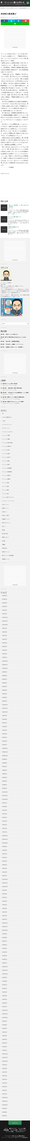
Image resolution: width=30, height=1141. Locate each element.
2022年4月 (4, 602)
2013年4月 (4, 995)
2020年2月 (4, 697)
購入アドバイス (13, 1128)
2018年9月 (4, 759)
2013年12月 (5, 966)
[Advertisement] (15, 37)
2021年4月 (4, 646)
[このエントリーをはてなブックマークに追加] (18, 20)
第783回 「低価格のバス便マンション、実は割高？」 (12, 347)
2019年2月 (4, 741)
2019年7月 (4, 722)
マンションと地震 (6, 435)
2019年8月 (4, 719)
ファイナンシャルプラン (7, 431)
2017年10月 (5, 799)
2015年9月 (4, 890)
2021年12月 (5, 617)
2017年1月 (4, 832)
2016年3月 (4, 868)
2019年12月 (5, 704)
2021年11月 (5, 621)
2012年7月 (4, 1028)
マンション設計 (13, 389)
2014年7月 (4, 941)
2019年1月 (4, 744)
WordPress (25, 1137)
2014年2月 (4, 959)
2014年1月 (4, 963)
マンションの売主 (6, 449)
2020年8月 (4, 675)
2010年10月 (5, 1104)
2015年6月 (4, 901)
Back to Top (15, 1123)
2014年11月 (5, 926)
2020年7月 (4, 679)
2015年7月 (4, 897)
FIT (16, 1137)
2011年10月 (5, 1061)
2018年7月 (4, 766)
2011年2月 (4, 1090)
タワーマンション (6, 428)
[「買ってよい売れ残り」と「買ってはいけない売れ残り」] (4, 207)
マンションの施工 (6, 460)
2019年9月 (4, 715)
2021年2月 (4, 653)
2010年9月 (4, 1108)
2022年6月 (4, 595)
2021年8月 (4, 632)
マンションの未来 (6, 464)
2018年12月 (5, 748)
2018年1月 (4, 788)
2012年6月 (4, 1032)
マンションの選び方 (6, 475)
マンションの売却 (6, 453)
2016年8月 (4, 850)
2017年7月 (4, 810)
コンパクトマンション (7, 424)
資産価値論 (6, 1130)
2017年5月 (4, 817)
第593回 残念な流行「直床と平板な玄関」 (12, 388)
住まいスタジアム (15, 295)
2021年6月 (4, 639)
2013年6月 (4, 988)
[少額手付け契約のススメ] (4, 229)
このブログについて (20, 1131)
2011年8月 (4, 1068)
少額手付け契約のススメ (13, 227)
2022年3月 (4, 606)
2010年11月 (5, 1101)
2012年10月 (5, 1017)
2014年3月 (4, 955)
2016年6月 (4, 857)
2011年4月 (4, 1083)
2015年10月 (5, 886)
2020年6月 (4, 682)
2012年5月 (4, 1035)
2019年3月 (4, 737)
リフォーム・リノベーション (8, 500)
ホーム (6, 1128)
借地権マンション (6, 519)
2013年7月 (4, 984)
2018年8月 (4, 762)
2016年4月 (4, 864)
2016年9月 (4, 846)
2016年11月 (5, 839)
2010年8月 (4, 1112)
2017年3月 (4, 824)
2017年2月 (4, 828)
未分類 (11, 394)
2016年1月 (4, 875)
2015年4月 (4, 908)
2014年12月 (5, 923)
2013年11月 (5, 970)
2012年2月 (4, 1046)
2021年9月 (4, 628)
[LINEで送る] (15, 23)
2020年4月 (4, 690)
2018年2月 (4, 784)
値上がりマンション (6, 522)
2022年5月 (4, 599)
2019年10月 (5, 712)
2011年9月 (4, 1064)
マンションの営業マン (7, 446)
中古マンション (5, 504)
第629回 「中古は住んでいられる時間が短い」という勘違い (16, 392)
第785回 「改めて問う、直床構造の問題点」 (10, 341)
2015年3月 (4, 912)
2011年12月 (5, 1053)
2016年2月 (4, 872)
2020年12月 (5, 661)
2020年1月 (4, 701)
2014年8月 (4, 937)
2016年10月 (5, 843)
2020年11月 (5, 664)
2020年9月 (4, 671)
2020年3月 (4, 693)
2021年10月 (5, 624)
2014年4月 (4, 952)
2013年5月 (4, 992)
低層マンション (5, 508)
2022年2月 (4, 610)
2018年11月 (5, 752)
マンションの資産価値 (14, 403)
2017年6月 (4, 813)
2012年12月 (5, 1010)
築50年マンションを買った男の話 (10, 383)
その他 (3, 420)
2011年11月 (5, 1057)
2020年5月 (4, 686)
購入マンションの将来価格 (8, 555)
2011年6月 (4, 1075)
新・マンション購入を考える (13, 2)
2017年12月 (5, 792)
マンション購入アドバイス (13, 17)
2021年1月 (4, 657)
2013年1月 (4, 1006)
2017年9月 (4, 802)
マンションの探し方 (6, 457)
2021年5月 (4, 642)
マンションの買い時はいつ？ (14, 216)
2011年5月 (4, 1079)
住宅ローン (4, 511)
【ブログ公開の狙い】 (7, 417)
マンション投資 (13, 385)
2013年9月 (4, 977)
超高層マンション (6, 559)
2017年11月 (5, 795)
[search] (28, 324)
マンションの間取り (6, 479)
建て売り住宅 (5, 533)
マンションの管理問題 (7, 468)
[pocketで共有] (25, 20)
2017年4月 (4, 821)
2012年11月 (5, 1013)
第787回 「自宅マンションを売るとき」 (9, 334)
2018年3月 (4, 781)
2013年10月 (5, 973)
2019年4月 (4, 733)
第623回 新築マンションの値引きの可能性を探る (13, 397)
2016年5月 (4, 861)
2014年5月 (4, 948)
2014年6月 (4, 944)
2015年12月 (5, 879)
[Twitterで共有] (11, 20)
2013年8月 (4, 981)
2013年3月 (4, 999)
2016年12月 (5, 835)
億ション (4, 526)
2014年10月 (5, 930)
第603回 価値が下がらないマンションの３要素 (13, 401)
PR (2, 413)
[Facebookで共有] (4, 20)
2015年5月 (4, 904)
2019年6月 (4, 726)
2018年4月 (4, 777)
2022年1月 (4, 613)
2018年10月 (5, 755)
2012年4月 (4, 1039)
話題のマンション (6, 551)
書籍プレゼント (5, 537)
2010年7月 (4, 1115)
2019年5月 (4, 730)
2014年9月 (4, 933)
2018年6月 (4, 770)
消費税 (3, 544)
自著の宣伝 (4, 548)
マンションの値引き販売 (15, 398)
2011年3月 (4, 1086)
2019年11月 (5, 708)
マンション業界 (5, 490)
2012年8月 (4, 1024)
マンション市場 (5, 482)
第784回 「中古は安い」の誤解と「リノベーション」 (12, 344)
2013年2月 (4, 1003)
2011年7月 (4, 1072)
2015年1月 (4, 919)
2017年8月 (4, 806)
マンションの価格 (6, 439)
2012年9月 (4, 1021)
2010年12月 (5, 1097)
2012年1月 (4, 1050)
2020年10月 (5, 668)
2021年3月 (4, 650)
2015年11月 (5, 882)
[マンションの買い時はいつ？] (4, 219)
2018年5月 (4, 773)
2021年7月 (4, 635)
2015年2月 (4, 915)
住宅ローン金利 (5, 515)
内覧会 (3, 530)
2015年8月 (4, 893)
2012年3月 (4, 1043)
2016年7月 (4, 853)
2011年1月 (4, 1093)
